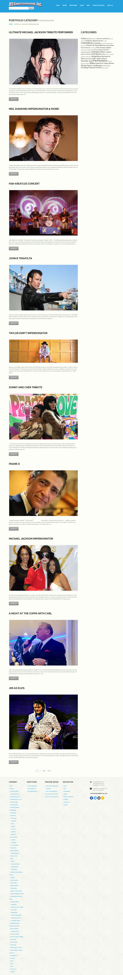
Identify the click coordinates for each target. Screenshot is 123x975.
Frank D (14, 463)
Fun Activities (108, 45)
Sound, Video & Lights (16, 947)
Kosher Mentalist (15, 794)
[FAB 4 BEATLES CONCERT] (43, 213)
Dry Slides (83, 45)
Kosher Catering (14, 807)
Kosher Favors (14, 804)
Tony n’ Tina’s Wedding (51, 791)
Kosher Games (14, 802)
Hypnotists (90, 49)
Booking (12, 971)
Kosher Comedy (109, 54)
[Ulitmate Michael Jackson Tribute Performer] (43, 61)
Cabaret (99, 38)
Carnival (105, 38)
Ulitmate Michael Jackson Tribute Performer (41, 32)
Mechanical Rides (14, 923)
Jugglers (108, 52)
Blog (11, 966)
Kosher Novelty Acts (86, 56)
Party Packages (14, 928)
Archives (12, 958)
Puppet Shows (14, 880)
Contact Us (13, 969)
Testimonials (13, 955)
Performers (72, 6)
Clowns (105, 40)
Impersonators (104, 50)
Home (58, 5)
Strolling (84, 68)
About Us (109, 6)
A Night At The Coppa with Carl (30, 613)
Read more (14, 99)
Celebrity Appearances (94, 41)
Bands (88, 38)
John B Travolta (20, 258)
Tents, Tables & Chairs (16, 950)
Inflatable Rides (98, 52)
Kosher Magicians (15, 796)
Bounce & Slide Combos (17, 907)
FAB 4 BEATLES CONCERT (24, 183)
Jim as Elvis (16, 688)
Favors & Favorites (97, 6)
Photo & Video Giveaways (16, 936)
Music (104, 58)
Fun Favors (85, 48)
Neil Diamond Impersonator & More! (34, 108)
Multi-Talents (97, 58)
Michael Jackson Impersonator (31, 538)
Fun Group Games (103, 47)
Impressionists (86, 52)
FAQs (11, 963)
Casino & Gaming (14, 934)
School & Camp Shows (104, 63)
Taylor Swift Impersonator (28, 333)
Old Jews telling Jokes (52, 794)
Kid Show (96, 54)
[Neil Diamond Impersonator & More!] (43, 138)
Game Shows (84, 49)
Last (49, 770)
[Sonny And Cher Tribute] (43, 416)
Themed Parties (95, 68)
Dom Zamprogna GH (32, 791)
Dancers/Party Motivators (106, 43)
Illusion (96, 50)
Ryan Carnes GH (32, 788)
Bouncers (93, 38)
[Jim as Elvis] (43, 722)
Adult (83, 38)
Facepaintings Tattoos (16, 896)
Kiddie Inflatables (86, 54)
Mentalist (88, 58)
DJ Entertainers (15, 864)
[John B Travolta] (43, 287)
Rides (87, 6)
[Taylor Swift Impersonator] (43, 351)
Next (44, 770)
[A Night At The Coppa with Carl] (43, 642)
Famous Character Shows (17, 893)
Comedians (87, 43)
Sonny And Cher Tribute (25, 387)
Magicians (96, 56)
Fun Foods (93, 47)
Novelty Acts (87, 61)
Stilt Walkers (107, 65)
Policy (12, 961)
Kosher (64, 6)
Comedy (96, 43)
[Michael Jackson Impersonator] (43, 568)
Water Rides (105, 67)
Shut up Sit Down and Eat (52, 796)
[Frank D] (43, 493)
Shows (81, 6)
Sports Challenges (95, 65)
